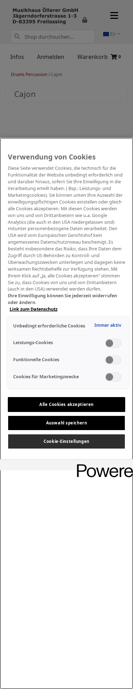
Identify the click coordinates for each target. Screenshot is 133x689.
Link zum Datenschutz (33, 309)
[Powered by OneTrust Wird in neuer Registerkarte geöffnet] (102, 465)
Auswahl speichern (66, 422)
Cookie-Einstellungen (66, 441)
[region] (66, 413)
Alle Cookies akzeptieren (66, 404)
